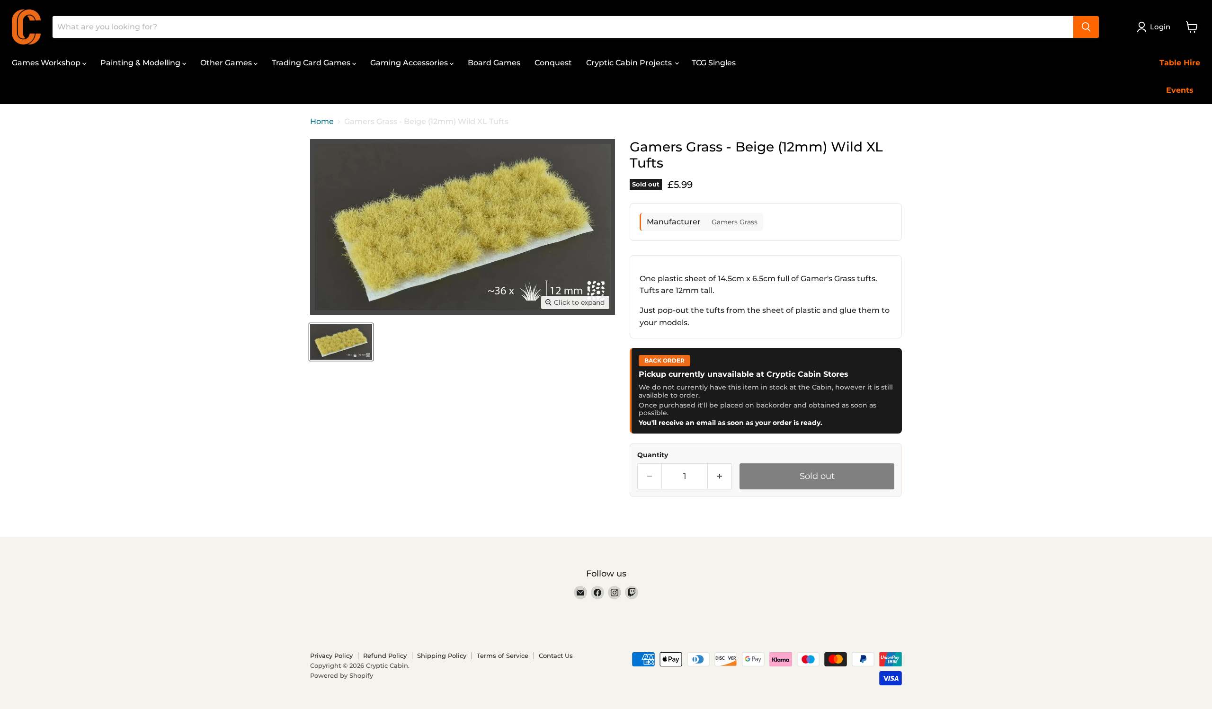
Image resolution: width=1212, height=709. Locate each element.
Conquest (553, 62)
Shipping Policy (441, 655)
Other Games (227, 62)
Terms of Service (502, 655)
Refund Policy (385, 655)
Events (1180, 90)
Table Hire (1179, 62)
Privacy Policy (331, 655)
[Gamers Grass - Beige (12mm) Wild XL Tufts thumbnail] (341, 342)
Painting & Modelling (141, 62)
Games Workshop (47, 62)
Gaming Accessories (410, 62)
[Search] (1086, 27)
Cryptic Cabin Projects (630, 62)
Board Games (494, 62)
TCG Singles (714, 62)
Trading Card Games (312, 62)
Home (322, 121)
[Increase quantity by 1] (720, 476)
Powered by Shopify (341, 675)
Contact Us (556, 655)
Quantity (652, 455)
